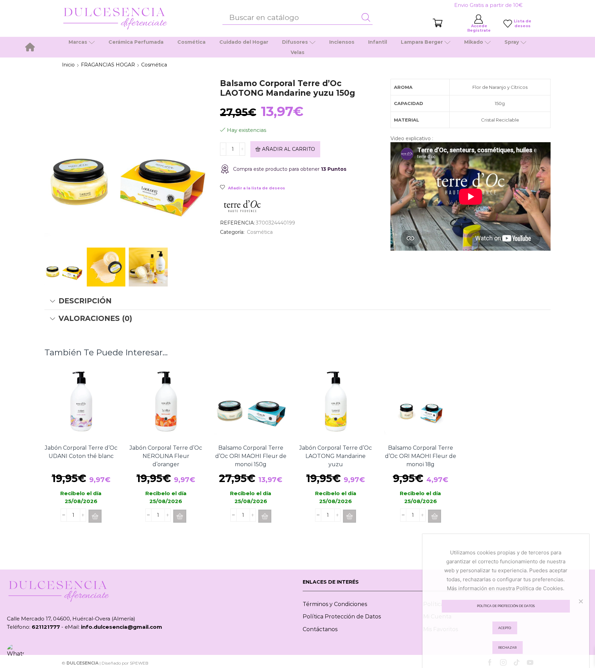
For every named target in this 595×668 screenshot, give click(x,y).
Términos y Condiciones (335, 604)
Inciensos (341, 42)
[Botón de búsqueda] (366, 17)
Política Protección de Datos (342, 616)
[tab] (297, 301)
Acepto (504, 628)
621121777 (46, 627)
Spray (511, 42)
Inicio (68, 65)
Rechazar (507, 647)
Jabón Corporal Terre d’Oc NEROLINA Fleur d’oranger (165, 456)
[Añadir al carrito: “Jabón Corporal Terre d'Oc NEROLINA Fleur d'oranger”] (179, 516)
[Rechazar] (580, 601)
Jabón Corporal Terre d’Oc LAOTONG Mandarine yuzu (335, 456)
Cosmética (191, 42)
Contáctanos (320, 629)
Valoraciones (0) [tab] (95, 318)
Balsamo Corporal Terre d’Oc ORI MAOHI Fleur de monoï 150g (250, 456)
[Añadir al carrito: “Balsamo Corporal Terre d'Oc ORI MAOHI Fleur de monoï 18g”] (434, 516)
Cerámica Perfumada (136, 42)
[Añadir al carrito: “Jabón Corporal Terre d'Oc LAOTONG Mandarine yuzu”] (349, 516)
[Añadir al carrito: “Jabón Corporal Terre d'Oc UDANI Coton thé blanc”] (95, 516)
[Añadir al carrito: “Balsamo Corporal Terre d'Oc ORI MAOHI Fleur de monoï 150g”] (264, 516)
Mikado (473, 42)
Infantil (377, 42)
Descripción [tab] (85, 300)
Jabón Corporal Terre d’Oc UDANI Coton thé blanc (81, 452)
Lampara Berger (422, 42)
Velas (297, 52)
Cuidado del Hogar (243, 42)
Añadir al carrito (288, 149)
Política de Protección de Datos (506, 606)
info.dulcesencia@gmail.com (121, 627)
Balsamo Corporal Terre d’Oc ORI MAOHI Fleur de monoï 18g (420, 456)
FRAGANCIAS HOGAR (108, 65)
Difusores (295, 42)
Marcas (78, 42)
